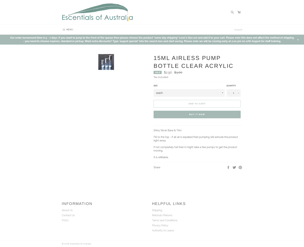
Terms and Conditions (164, 220)
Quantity (231, 86)
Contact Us (68, 215)
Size (156, 86)
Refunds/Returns (162, 215)
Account (238, 29)
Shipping (157, 210)
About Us (67, 210)
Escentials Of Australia (81, 244)
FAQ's (65, 220)
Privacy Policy (160, 225)
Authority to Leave (163, 230)
